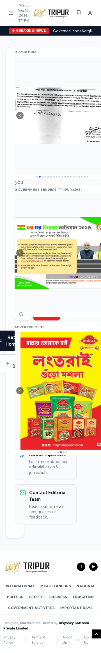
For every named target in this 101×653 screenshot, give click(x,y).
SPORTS (36, 597)
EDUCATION (83, 597)
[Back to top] (96, 633)
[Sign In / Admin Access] (90, 13)
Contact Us (90, 640)
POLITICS (15, 597)
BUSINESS (58, 597)
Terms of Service (38, 640)
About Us (67, 640)
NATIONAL (86, 586)
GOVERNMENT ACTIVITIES (31, 608)
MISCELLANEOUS (55, 586)
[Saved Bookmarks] (79, 12)
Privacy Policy (9, 640)
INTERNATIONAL (20, 586)
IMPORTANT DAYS (76, 608)
